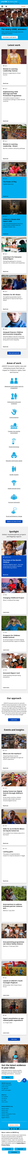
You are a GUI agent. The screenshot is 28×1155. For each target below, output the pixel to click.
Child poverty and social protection (14, 402)
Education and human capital (14, 461)
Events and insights (6, 1090)
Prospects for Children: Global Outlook (11, 636)
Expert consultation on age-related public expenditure (13, 1019)
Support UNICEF (5, 1117)
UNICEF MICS (4, 1112)
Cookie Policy (20, 1143)
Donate (23, 6)
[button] (24, 1080)
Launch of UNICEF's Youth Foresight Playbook (13, 982)
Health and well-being (14, 488)
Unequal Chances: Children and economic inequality (13, 333)
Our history (4, 1098)
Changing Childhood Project (13, 598)
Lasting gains (8, 852)
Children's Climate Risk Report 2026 (11, 220)
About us (3, 1094)
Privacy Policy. (5, 1145)
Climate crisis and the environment (14, 432)
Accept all (7, 1149)
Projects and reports (6, 1085)
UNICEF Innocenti (6, 1083)
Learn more (14, 719)
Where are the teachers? (12, 754)
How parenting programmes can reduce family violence (13, 943)
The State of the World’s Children (12, 561)
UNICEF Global (5, 1108)
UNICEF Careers (5, 1115)
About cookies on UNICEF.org (10, 1132)
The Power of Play (10, 182)
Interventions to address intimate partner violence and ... (12, 906)
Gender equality (14, 474)
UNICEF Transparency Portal (8, 1114)
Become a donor (14, 1125)
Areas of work (4, 1086)
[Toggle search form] (6, 6)
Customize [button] (14, 1152)
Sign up (7, 1077)
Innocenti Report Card (11, 673)
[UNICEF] (9, 1)
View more (14, 1039)
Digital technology (14, 447)
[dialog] (14, 1142)
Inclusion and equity (14, 502)
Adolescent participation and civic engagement (14, 387)
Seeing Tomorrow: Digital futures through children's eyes (13, 793)
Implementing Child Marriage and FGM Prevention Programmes (12, 94)
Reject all (20, 1149)
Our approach (4, 1088)
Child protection (14, 417)
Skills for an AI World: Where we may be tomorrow (13, 830)
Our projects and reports (9, 37)
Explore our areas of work (14, 521)
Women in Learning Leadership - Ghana (10, 145)
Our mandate (4, 1096)
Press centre (4, 1102)
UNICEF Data (4, 1110)
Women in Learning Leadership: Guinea (10, 70)
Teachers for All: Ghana (11, 295)
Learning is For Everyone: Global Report (12, 258)
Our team (3, 1100)
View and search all (14, 353)
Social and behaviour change (14, 516)
